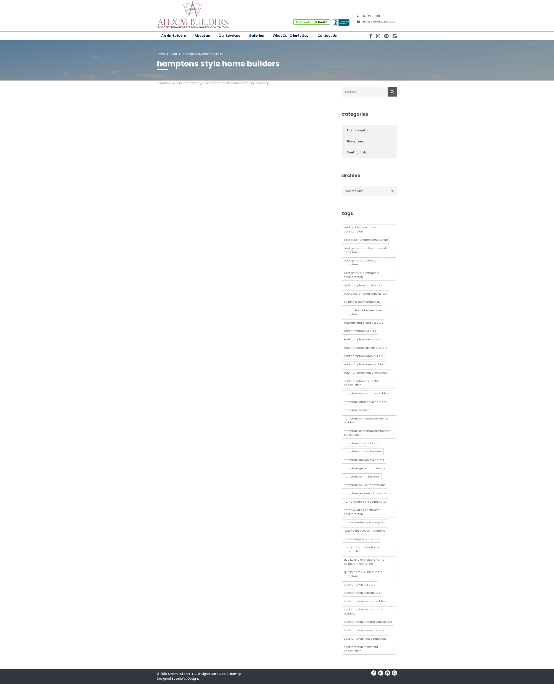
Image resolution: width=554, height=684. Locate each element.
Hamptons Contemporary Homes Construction (367, 433)
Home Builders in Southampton (365, 502)
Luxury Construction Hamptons (364, 531)
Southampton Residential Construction (361, 649)
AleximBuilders (173, 35)
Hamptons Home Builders (362, 476)
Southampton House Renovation (366, 639)
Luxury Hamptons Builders (361, 539)
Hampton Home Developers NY (365, 402)
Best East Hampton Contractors (366, 240)
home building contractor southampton (362, 512)
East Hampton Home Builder (363, 356)
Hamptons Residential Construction (368, 493)
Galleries (256, 35)
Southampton (358, 152)
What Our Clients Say (291, 35)
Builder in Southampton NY (362, 302)
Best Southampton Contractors (365, 294)
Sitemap (235, 674)
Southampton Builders (359, 584)
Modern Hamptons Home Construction (362, 549)
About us (202, 35)
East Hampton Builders (360, 331)
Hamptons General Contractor (365, 468)
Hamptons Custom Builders (363, 451)
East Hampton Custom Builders (365, 348)
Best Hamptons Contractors (363, 285)
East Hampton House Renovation (366, 373)
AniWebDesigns (187, 678)
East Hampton (358, 130)
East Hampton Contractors (362, 339)
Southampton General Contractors (368, 622)
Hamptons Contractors (359, 443)
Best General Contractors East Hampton (365, 250)
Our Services (229, 35)
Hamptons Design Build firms (364, 460)
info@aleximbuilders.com (380, 21)
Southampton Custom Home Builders (363, 611)
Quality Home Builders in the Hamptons (363, 574)
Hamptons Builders (357, 410)
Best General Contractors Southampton (361, 275)
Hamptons (355, 141)
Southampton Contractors (362, 593)
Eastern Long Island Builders (363, 323)
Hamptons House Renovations (364, 485)
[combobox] (369, 191)
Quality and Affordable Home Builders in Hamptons (364, 562)
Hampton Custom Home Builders (366, 393)
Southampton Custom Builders (365, 601)
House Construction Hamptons (365, 522)
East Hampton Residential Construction (361, 383)
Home (161, 54)
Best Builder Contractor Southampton (360, 229)
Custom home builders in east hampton (365, 312)
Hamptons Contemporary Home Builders (366, 420)
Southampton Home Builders (364, 630)
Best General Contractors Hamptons (361, 262)
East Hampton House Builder (364, 364)
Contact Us (327, 35)
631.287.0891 (371, 16)
